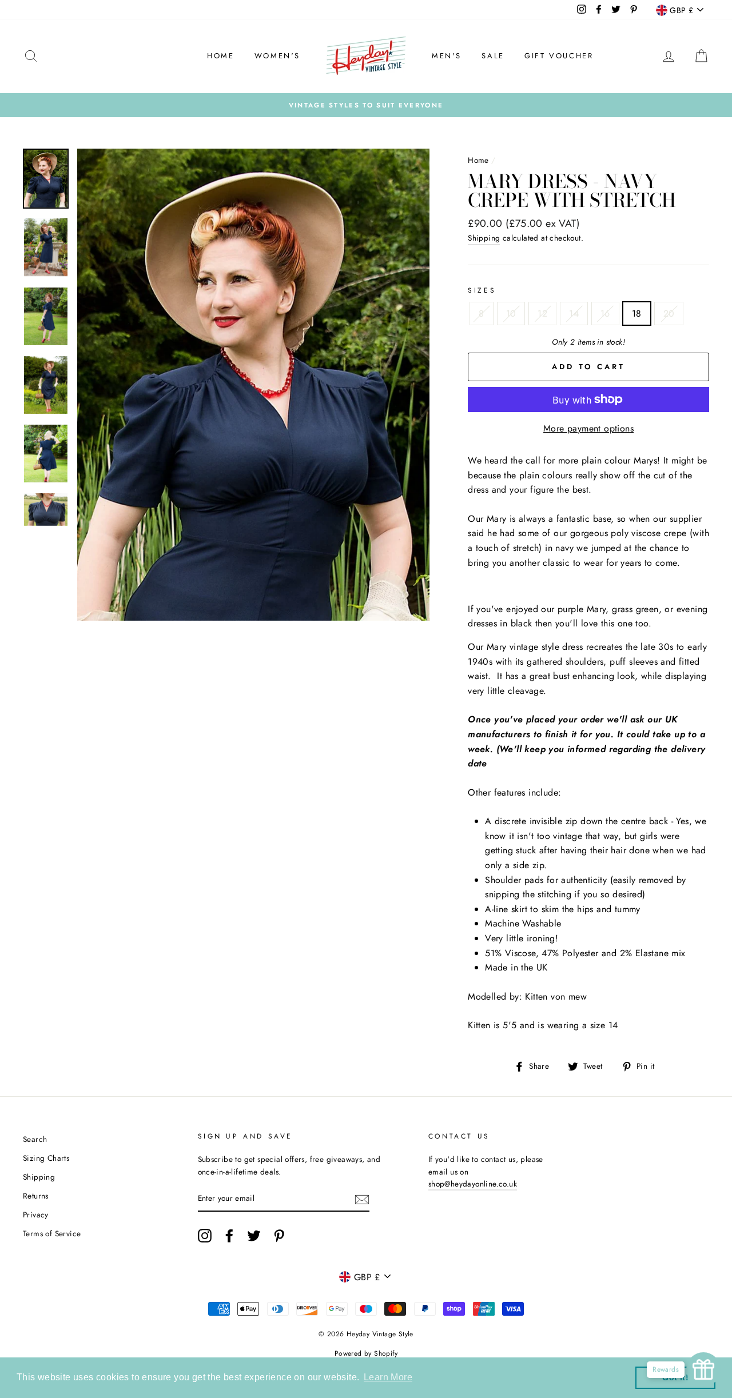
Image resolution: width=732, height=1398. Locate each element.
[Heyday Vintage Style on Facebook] (229, 1236)
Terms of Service (52, 1233)
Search (35, 1139)
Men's (447, 55)
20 (669, 313)
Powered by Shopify (366, 1353)
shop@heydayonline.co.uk (472, 1183)
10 (511, 313)
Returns (36, 1195)
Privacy (36, 1214)
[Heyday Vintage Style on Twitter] (254, 1236)
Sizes (482, 290)
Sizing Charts (46, 1158)
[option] (366, 105)
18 (637, 313)
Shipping (484, 237)
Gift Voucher (558, 55)
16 (605, 313)
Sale (493, 55)
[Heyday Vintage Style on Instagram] (205, 1236)
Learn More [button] (388, 1377)
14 (574, 313)
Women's (277, 55)
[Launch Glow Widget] (703, 1369)
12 (542, 313)
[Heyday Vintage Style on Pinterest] (279, 1236)
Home (220, 55)
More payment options (588, 428)
